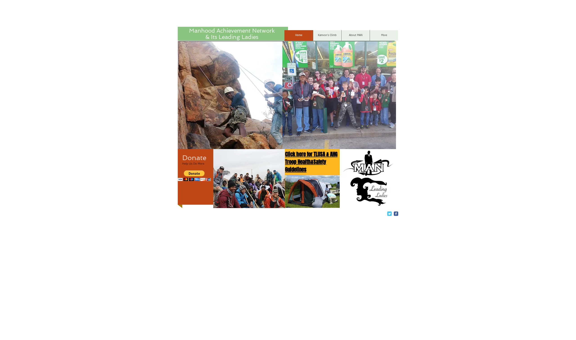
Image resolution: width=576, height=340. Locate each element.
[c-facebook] (396, 213)
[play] (274, 145)
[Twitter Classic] (389, 213)
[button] (231, 95)
